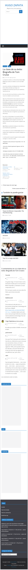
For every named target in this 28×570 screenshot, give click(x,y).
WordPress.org (4, 515)
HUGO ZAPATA (14, 5)
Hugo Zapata (13, 77)
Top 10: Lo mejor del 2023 (10, 258)
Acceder (3, 507)
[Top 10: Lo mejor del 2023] (14, 243)
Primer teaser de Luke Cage (10, 185)
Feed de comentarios (6, 512)
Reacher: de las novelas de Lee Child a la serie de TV (8, 174)
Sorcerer (5, 235)
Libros (9, 66)
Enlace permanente (22, 278)
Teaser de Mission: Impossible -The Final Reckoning (13, 212)
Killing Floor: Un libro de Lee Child (7, 167)
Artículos (5, 66)
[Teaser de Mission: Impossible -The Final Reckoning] (14, 196)
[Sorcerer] (14, 221)
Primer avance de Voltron (18, 188)
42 (14, 167)
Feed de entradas (5, 510)
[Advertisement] (14, 29)
